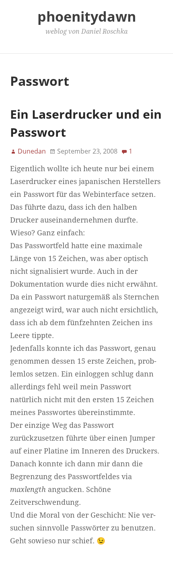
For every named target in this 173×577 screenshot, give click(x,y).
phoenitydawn (86, 16)
